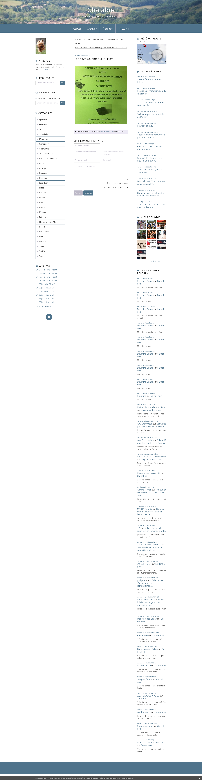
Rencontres (44, 231)
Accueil (77, 28)
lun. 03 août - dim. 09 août (46, 280)
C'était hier (43, 139)
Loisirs (42, 207)
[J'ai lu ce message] (200, 778)
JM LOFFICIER (144, 564)
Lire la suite (46, 69)
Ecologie (42, 168)
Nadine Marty (144, 712)
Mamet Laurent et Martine (150, 742)
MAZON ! (124, 28)
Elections (43, 178)
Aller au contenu (8, 2)
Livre (41, 202)
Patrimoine (43, 217)
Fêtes (41, 188)
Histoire (42, 192)
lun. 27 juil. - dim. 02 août (46, 284)
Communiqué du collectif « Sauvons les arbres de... (151, 512)
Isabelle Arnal (144, 665)
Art (40, 129)
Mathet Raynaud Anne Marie (151, 407)
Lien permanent (83, 132)
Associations (44, 134)
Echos (41, 163)
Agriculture (43, 119)
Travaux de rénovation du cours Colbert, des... (151, 492)
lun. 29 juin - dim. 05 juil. (45, 298)
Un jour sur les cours (151, 410)
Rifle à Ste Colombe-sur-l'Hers (93, 58)
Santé (41, 236)
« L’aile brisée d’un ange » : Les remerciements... (150, 583)
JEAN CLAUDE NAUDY (148, 696)
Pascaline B (143, 635)
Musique (42, 212)
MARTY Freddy (144, 509)
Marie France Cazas (147, 619)
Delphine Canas (145, 281)
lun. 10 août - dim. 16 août (46, 277)
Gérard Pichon (144, 490)
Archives (92, 28)
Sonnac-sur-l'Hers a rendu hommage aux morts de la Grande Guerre (101, 47)
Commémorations (46, 153)
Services (42, 241)
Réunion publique (146, 126)
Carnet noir (44, 144)
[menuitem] (77, 28)
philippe (141, 580)
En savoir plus (128, 778)
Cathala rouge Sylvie (147, 649)
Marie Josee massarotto (149, 473)
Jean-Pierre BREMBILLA (149, 544)
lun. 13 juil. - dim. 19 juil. (45, 291)
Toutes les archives (44, 306)
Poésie (42, 227)
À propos (108, 28)
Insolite (42, 197)
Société (42, 251)
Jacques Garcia (144, 679)
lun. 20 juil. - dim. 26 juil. (45, 288)
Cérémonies (44, 148)
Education (43, 173)
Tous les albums (159, 261)
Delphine (141, 396)
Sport (41, 256)
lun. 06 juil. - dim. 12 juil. (45, 295)
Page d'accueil (79, 43)
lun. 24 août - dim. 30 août (46, 270)
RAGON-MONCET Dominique (151, 456)
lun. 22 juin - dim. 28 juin (45, 302)
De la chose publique (48, 158)
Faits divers (44, 183)
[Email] (49, 317)
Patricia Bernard (145, 599)
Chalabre (101, 10)
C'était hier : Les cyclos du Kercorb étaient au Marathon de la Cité (98, 39)
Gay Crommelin (144, 424)
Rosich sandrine (145, 726)
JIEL (139, 528)
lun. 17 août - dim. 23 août (46, 273)
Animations (43, 124)
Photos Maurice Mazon (49, 222)
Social (41, 246)
